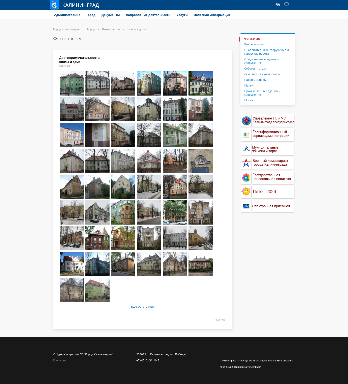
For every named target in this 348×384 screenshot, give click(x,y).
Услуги (182, 15)
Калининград (80, 5)
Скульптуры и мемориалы (262, 74)
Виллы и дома (254, 44)
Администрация (67, 15)
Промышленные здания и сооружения (262, 93)
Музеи (248, 85)
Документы (111, 15)
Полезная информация (212, 15)
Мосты (249, 100)
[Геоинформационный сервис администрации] (267, 135)
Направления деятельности (148, 15)
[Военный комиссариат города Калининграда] (267, 163)
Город (90, 15)
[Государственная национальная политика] (267, 178)
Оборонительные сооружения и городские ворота (266, 51)
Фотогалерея (111, 29)
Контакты (59, 360)
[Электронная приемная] (267, 206)
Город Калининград (66, 29)
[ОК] (231, 354)
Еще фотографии (143, 306)
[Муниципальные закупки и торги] (267, 149)
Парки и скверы (255, 80)
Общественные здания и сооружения (261, 61)
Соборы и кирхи (255, 68)
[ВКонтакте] (223, 354)
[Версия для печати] (286, 5)
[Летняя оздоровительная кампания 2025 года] (267, 192)
